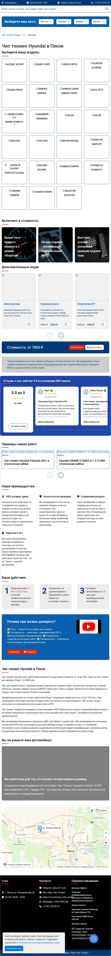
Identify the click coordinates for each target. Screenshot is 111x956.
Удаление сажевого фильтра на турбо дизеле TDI (85, 910)
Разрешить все (14, 948)
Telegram (31, 652)
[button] (61, 335)
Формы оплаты (79, 905)
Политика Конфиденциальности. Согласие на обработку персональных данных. (82, 896)
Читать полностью (46, 422)
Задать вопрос (94, 347)
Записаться (77, 347)
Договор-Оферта (79, 888)
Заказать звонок (79, 924)
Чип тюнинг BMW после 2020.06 (82, 917)
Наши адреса (11, 3)
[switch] (31, 324)
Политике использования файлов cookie (39, 942)
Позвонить (14, 652)
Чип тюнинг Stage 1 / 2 (13, 35)
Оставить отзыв (18, 426)
